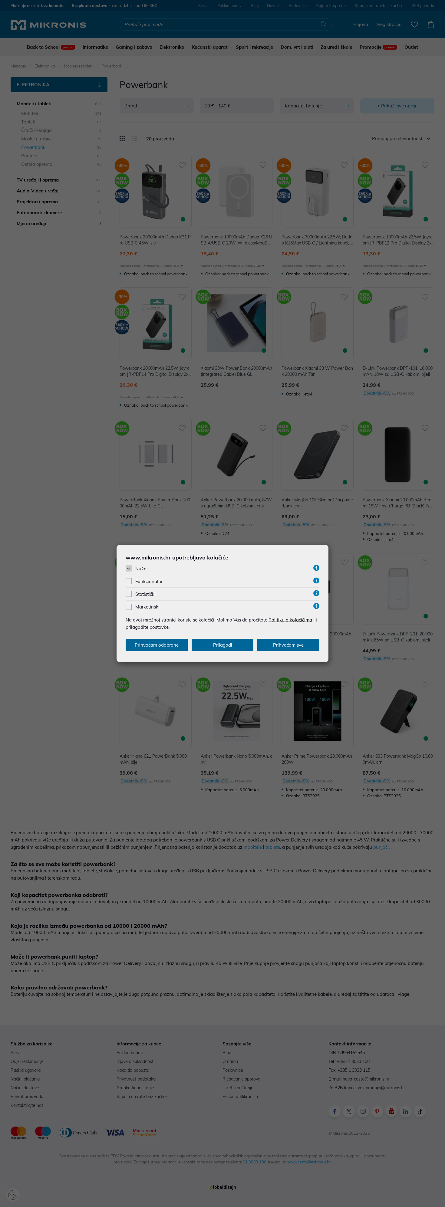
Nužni (141, 568)
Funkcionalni (148, 581)
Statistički (145, 594)
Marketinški (147, 607)
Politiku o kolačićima (290, 620)
